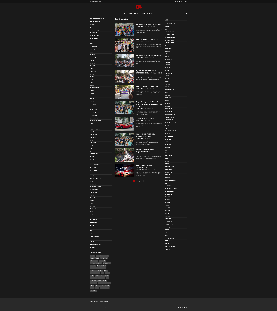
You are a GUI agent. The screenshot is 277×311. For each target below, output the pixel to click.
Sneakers (92, 206)
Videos (92, 241)
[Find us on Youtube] (179, 1)
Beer (91, 43)
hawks (99, 280)
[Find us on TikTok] (181, 1)
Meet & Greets (94, 153)
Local (91, 151)
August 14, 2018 (147, 108)
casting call (93, 270)
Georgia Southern (95, 112)
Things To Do (93, 222)
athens (92, 258)
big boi (92, 268)
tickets (92, 225)
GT (91, 126)
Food (102, 273)
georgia (97, 275)
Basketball (93, 265)
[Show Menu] (90, 7)
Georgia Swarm (94, 115)
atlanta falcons (94, 260)
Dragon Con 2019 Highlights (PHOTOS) (148, 24)
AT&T (107, 255)
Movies (92, 159)
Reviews (92, 200)
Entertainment (94, 87)
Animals (92, 24)
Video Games (93, 239)
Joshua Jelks (140, 26)
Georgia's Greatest (95, 120)
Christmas (100, 270)
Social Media (93, 208)
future (92, 275)
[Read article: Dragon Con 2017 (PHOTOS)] (124, 124)
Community (93, 71)
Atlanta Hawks (94, 38)
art (103, 255)
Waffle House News (95, 244)
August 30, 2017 (147, 153)
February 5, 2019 (147, 57)
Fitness (92, 101)
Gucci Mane (93, 280)
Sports (92, 211)
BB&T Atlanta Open (101, 265)
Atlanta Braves (94, 30)
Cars (91, 52)
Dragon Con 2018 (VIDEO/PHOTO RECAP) (149, 55)
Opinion (143, 13)
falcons (92, 273)
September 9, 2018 (148, 75)
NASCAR (97, 285)
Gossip (92, 123)
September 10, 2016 (148, 169)
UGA (91, 233)
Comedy (92, 68)
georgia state (94, 278)
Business (92, 49)
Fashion (92, 93)
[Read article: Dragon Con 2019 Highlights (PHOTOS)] (124, 29)
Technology (93, 219)
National (92, 175)
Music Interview (94, 164)
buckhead (103, 268)
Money (92, 156)
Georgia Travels (94, 118)
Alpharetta (99, 255)
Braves (97, 268)
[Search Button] (186, 14)
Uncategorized (94, 236)
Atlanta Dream (94, 32)
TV (91, 230)
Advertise (96, 301)
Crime (91, 79)
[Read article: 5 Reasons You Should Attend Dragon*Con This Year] (124, 155)
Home (125, 13)
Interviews (93, 137)
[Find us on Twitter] (175, 1)
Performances (94, 189)
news (102, 285)
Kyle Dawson (140, 169)
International (94, 134)
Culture (136, 13)
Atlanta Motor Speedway (96, 263)
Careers (101, 301)
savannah (107, 285)
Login (185, 1)
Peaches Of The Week (95, 186)
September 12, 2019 (148, 26)
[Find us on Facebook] (178, 307)
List (91, 148)
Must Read (93, 173)
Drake (105, 270)
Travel (92, 228)
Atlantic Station (106, 263)
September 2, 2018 (148, 88)
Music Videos (93, 170)
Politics (92, 197)
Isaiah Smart (93, 283)
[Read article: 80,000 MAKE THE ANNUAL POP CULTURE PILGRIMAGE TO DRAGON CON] (124, 76)
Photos (92, 195)
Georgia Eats (93, 109)
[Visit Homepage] (139, 7)
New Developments (95, 178)
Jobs (91, 140)
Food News (93, 104)
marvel (108, 283)
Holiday (92, 131)
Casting (92, 54)
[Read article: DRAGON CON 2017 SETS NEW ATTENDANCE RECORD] (124, 139)
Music (91, 162)
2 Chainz (93, 255)
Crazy (91, 76)
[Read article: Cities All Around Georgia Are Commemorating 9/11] (124, 170)
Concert (92, 74)
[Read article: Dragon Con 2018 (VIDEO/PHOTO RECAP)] (124, 60)
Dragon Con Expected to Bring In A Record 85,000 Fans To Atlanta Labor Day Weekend (149, 104)
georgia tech (101, 278)
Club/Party (93, 57)
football (107, 273)
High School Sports (95, 129)
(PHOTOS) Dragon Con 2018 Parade (147, 86)
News (130, 13)
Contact (106, 301)
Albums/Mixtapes (95, 21)
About (91, 301)
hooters (104, 280)
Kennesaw (93, 142)
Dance (92, 85)
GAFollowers (95, 307)
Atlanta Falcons (94, 35)
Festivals (92, 96)
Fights (92, 98)
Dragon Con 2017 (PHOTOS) (145, 118)
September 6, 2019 (148, 41)
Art (91, 27)
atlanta (97, 258)
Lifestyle (149, 13)
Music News (93, 167)
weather (92, 247)
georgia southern (105, 275)
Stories (92, 214)
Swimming (93, 217)
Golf (107, 278)
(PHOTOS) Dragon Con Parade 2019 (147, 40)
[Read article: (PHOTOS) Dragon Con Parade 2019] (124, 45)
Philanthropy (94, 192)
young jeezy (93, 290)
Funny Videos (93, 107)
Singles (92, 203)
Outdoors (93, 184)
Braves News (93, 46)
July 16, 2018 (147, 120)
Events (92, 90)
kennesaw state (101, 283)
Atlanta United (94, 41)
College (92, 60)
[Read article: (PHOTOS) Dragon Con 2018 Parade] (124, 92)
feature (97, 273)
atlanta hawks (102, 260)
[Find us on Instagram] (177, 1)
